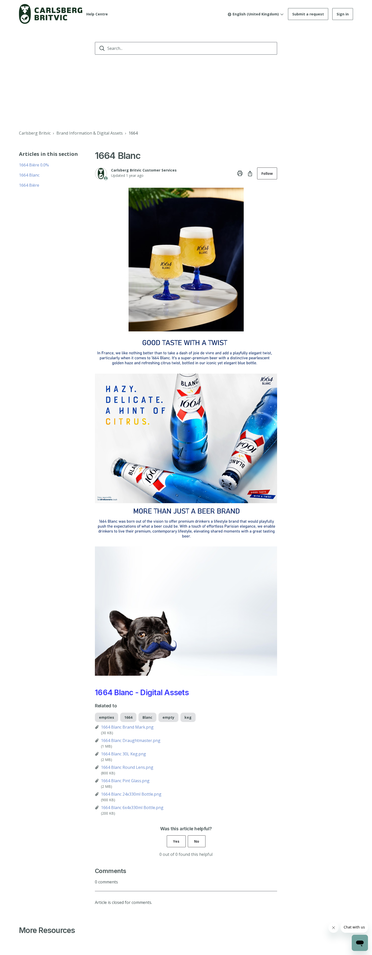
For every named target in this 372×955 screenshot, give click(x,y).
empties (106, 717)
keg (188, 717)
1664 (133, 133)
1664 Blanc (29, 175)
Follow (267, 173)
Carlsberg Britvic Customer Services (144, 170)
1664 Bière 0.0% (34, 165)
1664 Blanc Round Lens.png (127, 767)
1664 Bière (29, 185)
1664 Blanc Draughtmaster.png (130, 740)
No (196, 841)
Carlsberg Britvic (35, 133)
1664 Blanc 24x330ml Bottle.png (131, 794)
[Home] (50, 14)
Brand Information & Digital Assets (89, 133)
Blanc (147, 717)
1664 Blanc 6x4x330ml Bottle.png (132, 807)
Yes (176, 841)
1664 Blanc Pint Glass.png (125, 780)
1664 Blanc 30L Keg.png (123, 754)
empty (168, 717)
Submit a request (308, 14)
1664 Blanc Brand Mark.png (127, 727)
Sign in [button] (343, 14)
